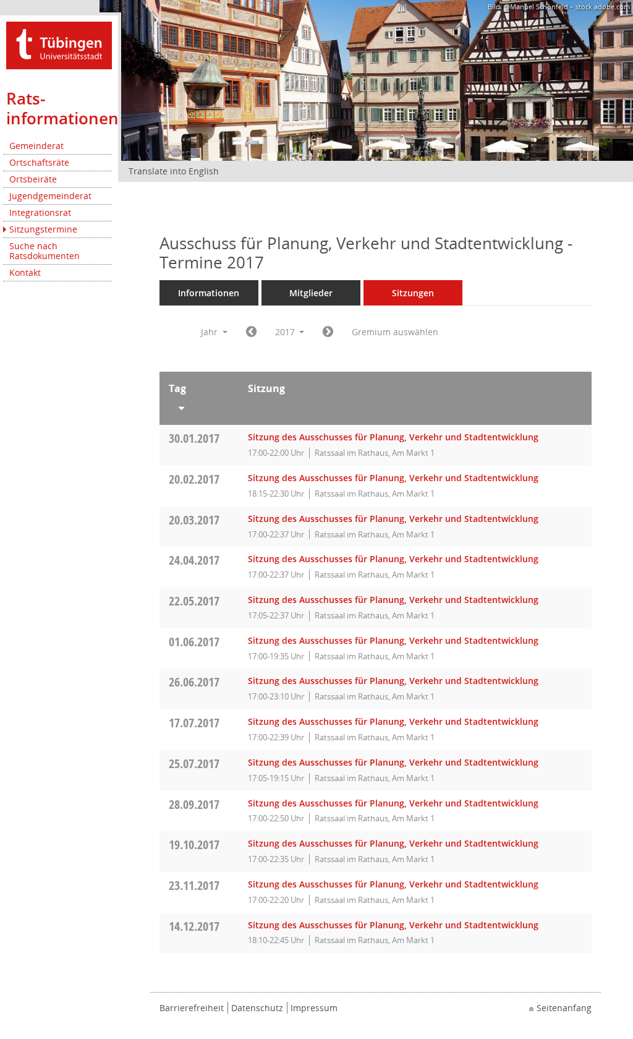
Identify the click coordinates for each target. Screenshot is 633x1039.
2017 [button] (286, 332)
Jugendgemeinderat (50, 196)
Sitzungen (413, 293)
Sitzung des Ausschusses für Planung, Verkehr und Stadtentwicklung (393, 437)
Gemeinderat (36, 146)
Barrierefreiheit (191, 1008)
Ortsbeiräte (33, 179)
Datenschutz (257, 1008)
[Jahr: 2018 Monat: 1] (327, 332)
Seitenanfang (564, 1008)
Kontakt (25, 272)
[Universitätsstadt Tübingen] (59, 44)
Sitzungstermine (43, 229)
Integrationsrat (40, 212)
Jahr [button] (210, 332)
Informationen (208, 293)
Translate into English (174, 171)
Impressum (314, 1008)
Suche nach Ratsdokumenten (44, 251)
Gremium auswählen (395, 332)
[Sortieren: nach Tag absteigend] (199, 406)
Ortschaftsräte (39, 162)
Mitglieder (311, 293)
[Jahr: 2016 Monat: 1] (251, 332)
